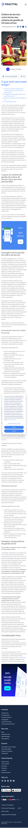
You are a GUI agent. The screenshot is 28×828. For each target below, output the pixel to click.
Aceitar (14, 427)
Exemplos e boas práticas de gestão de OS (12, 542)
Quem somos (5, 761)
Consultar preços (6, 717)
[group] (14, 76)
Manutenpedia (5, 736)
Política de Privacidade (8, 808)
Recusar (14, 431)
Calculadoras (5, 738)
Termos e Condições (7, 805)
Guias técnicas (5, 734)
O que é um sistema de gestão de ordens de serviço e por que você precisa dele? (13, 90)
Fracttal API (4, 753)
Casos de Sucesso (6, 722)
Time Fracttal (5, 764)
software (5, 554)
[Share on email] (26, 27)
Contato (3, 770)
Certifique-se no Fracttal (8, 747)
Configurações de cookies (14, 423)
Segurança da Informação (8, 814)
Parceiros (4, 768)
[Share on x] (23, 27)
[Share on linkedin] (18, 27)
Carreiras (4, 766)
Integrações (4, 719)
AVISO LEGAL (5, 811)
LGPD (19, 808)
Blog (2, 732)
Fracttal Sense (5, 715)
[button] (3, 76)
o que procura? (6, 7)
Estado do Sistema (6, 751)
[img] (21, 76)
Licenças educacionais (8, 724)
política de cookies (11, 419)
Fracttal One (22, 657)
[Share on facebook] (20, 27)
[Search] (25, 10)
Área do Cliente (5, 772)
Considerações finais (10, 101)
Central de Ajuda (6, 749)
